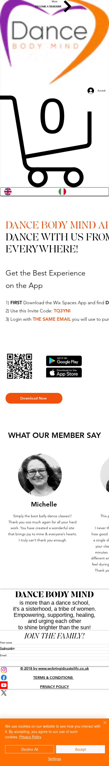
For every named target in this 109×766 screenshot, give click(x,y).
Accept (80, 749)
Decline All (29, 749)
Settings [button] (54, 758)
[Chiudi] (102, 725)
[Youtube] (54, 685)
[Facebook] (54, 677)
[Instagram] (54, 670)
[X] (54, 693)
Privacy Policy (30, 736)
